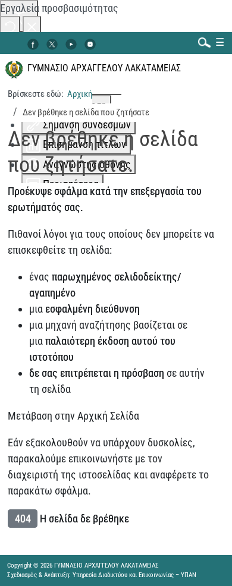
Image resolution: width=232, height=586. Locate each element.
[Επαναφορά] (10, 26)
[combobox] (202, 42)
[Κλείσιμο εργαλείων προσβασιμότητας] (32, 26)
